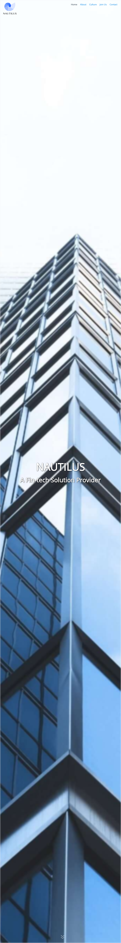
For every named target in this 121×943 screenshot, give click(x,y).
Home (74, 4)
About (83, 4)
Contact (113, 4)
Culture (93, 4)
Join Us (103, 4)
